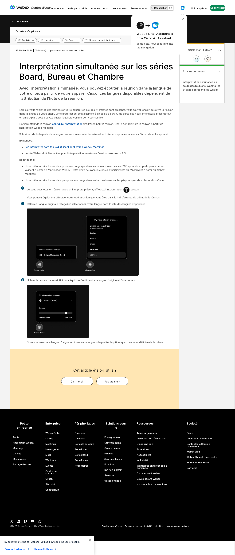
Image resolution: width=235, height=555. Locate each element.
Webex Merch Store (198, 462)
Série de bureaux (84, 444)
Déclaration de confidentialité (138, 526)
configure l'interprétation (67, 124)
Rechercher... (161, 8)
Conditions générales (112, 526)
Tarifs (16, 437)
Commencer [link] (57, 8)
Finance (108, 454)
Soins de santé (112, 443)
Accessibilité (144, 455)
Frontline (109, 464)
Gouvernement (112, 448)
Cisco (190, 433)
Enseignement (112, 437)
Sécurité (50, 484)
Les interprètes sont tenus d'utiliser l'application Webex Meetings (65, 147)
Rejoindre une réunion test (151, 438)
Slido (48, 455)
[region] (47, 545)
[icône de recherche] (152, 8)
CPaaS (49, 479)
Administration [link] (99, 8)
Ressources (137, 8)
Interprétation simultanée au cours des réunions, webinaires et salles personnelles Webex (201, 85)
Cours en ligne (145, 444)
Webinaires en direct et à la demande (152, 467)
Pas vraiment (112, 381)
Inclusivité (142, 460)
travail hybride (112, 481)
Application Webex (23, 443)
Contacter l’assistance (199, 438)
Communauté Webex (148, 473)
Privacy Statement (15, 549)
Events (49, 466)
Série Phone (81, 460)
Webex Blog (193, 452)
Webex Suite (52, 433)
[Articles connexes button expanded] (219, 71)
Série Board (81, 455)
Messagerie (19, 459)
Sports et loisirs (113, 459)
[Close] (89, 540)
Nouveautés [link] (120, 8)
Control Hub (52, 490)
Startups (109, 475)
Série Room (81, 449)
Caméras (80, 438)
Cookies (159, 526)
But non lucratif (113, 470)
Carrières (192, 468)
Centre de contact (51, 472)
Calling (17, 454)
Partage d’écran (22, 464)
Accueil (15, 21)
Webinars (50, 460)
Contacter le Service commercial (198, 445)
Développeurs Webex (148, 479)
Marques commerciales (177, 526)
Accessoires (81, 466)
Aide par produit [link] (77, 8)
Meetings (18, 448)
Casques (80, 433)
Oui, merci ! (77, 381)
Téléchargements (147, 433)
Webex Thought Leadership (202, 457)
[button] (182, 8)
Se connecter (217, 7)
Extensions (143, 449)
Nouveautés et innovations (152, 484)
